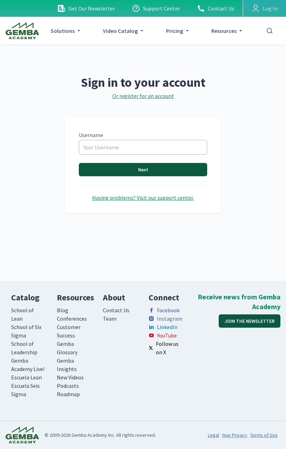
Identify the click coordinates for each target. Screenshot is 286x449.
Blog (62, 310)
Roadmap (68, 394)
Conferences (72, 318)
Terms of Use (264, 435)
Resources (223, 30)
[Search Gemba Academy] (269, 30)
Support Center (161, 8)
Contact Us (221, 8)
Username (91, 134)
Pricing (174, 30)
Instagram (169, 318)
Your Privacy (234, 435)
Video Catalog (120, 30)
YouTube (167, 335)
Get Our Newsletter (91, 8)
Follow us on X (167, 348)
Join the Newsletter (249, 321)
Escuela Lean (26, 377)
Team (109, 318)
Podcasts (68, 385)
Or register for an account (143, 95)
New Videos (70, 377)
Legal (213, 435)
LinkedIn (167, 326)
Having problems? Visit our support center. (143, 197)
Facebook (168, 310)
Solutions (63, 30)
